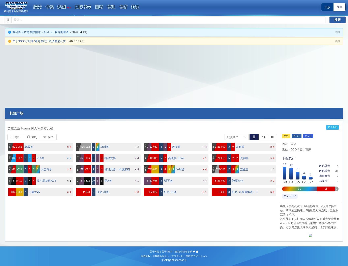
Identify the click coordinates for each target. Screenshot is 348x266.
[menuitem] (37, 7)
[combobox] (237, 137)
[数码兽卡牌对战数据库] (16, 6)
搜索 (37, 7)
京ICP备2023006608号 (174, 260)
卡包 (50, 7)
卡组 (111, 7)
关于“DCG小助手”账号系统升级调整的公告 (39, 41)
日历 (99, 7)
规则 (64, 7)
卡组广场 (16, 113)
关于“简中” (167, 251)
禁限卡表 (83, 7)
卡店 (123, 7)
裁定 (135, 7)
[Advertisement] (174, 75)
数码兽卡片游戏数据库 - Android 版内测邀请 (40, 32)
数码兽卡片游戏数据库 (16, 11)
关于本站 (155, 251)
